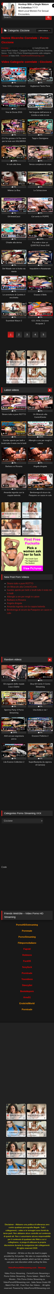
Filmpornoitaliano (27, 943)
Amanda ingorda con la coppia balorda (26, 606)
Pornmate (27, 931)
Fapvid (27, 949)
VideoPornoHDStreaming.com (32, 56)
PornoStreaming (27, 937)
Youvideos (27, 979)
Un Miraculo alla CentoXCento (22, 587)
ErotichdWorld (27, 1003)
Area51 (27, 997)
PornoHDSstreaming (27, 925)
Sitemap (42, 1268)
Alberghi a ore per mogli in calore (23, 596)
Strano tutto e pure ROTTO (20, 583)
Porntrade (27, 973)
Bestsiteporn (27, 991)
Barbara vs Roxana (16, 600)
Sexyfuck (27, 967)
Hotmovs (27, 955)
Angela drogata (14, 603)
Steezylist (27, 985)
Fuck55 (27, 961)
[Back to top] (45, 1286)
